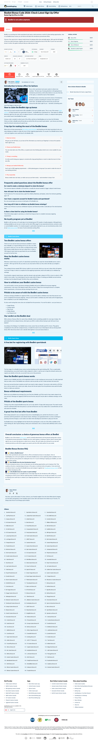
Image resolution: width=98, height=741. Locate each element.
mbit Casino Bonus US (52, 650)
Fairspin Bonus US (10, 542)
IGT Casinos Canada (10, 697)
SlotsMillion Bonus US (32, 663)
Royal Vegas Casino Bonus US (33, 576)
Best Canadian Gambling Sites (10, 9)
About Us (77, 704)
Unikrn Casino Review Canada (59, 688)
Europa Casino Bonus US (33, 623)
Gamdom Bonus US (10, 512)
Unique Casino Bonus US (12, 606)
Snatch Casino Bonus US (12, 613)
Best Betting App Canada (35, 693)
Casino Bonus (49, 76)
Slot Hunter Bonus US (11, 552)
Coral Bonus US (10, 633)
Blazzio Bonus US (10, 610)
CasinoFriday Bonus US (52, 542)
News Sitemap (78, 700)
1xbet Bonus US (10, 559)
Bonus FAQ (27, 76)
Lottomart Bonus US (32, 653)
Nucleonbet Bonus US (52, 660)
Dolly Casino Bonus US (31, 562)
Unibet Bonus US (30, 519)
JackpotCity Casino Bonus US (33, 515)
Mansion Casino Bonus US (12, 599)
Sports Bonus (56, 76)
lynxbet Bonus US (51, 633)
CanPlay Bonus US (10, 515)
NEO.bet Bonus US (51, 525)
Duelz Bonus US (10, 623)
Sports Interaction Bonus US (53, 603)
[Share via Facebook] (13, 493)
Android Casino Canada (34, 686)
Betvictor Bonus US (10, 549)
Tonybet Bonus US (31, 670)
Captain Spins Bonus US (32, 647)
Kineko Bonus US (51, 636)
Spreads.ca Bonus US (52, 613)
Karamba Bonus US (51, 512)
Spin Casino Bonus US (31, 549)
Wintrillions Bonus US (31, 559)
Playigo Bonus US (51, 596)
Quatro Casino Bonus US (52, 572)
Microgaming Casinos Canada (13, 688)
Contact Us (77, 702)
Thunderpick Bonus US (31, 583)
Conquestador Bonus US (32, 529)
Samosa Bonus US (51, 616)
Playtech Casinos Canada (12, 700)
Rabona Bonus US (31, 616)
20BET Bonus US (30, 539)
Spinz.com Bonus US (31, 586)
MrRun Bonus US (11, 653)
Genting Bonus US (31, 636)
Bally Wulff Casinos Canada (12, 693)
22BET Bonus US (30, 606)
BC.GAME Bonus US (51, 515)
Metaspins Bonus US (11, 596)
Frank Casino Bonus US (32, 535)
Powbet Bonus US (10, 546)
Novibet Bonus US (51, 623)
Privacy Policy (78, 697)
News (40, 2)
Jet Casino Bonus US (52, 566)
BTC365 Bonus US (30, 589)
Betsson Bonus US (30, 593)
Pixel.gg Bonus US (51, 653)
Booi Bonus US (9, 562)
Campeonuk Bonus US (52, 549)
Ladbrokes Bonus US (52, 630)
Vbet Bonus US (9, 569)
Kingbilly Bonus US (30, 613)
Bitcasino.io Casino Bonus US (54, 579)
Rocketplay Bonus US (31, 603)
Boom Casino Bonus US (11, 579)
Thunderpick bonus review (51, 468)
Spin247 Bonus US (30, 569)
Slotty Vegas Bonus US (32, 630)
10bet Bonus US (30, 596)
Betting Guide (78, 688)
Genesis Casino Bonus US (53, 667)
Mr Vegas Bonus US (10, 589)
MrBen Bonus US (51, 643)
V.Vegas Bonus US (51, 576)
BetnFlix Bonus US (51, 535)
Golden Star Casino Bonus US (54, 569)
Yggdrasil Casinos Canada (12, 702)
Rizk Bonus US (50, 657)
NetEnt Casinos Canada (11, 686)
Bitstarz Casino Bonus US (13, 670)
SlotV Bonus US (30, 657)
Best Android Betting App (35, 695)
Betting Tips (77, 690)
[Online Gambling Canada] (13, 6)
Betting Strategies (47, 2)
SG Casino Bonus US (31, 552)
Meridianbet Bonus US (12, 660)
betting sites (23, 437)
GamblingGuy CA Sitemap (81, 695)
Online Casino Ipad (33, 690)
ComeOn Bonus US (51, 519)
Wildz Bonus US (9, 525)
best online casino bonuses (29, 129)
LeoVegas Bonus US (11, 539)
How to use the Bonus (9, 76)
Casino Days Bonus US (52, 546)
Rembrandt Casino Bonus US (13, 603)
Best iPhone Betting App (34, 697)
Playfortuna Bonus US (52, 552)
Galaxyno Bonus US (31, 667)
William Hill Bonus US (52, 522)
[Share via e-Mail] (6, 493)
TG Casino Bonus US (32, 643)
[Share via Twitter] (17, 493)
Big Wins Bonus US (51, 589)
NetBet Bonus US (11, 630)
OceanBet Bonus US (32, 633)
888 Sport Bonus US (51, 532)
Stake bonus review (12, 228)
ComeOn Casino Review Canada (59, 683)
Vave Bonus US (10, 626)
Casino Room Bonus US (32, 546)
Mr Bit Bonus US (10, 663)
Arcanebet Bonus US (51, 559)
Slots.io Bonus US (11, 647)
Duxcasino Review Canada (58, 690)
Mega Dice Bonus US (52, 647)
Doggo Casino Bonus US (12, 593)
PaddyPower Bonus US (32, 660)
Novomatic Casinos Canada (12, 690)
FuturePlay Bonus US (12, 643)
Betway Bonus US (51, 583)
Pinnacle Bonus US (31, 620)
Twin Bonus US (50, 640)
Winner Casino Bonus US (12, 667)
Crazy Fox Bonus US (31, 566)
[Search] (84, 6)
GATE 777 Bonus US (32, 640)
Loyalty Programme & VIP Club (38, 76)
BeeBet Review (20, 9)
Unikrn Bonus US (11, 640)
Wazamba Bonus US (31, 610)
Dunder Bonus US (10, 576)
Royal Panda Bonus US (11, 572)
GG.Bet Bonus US (10, 529)
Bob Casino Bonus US (52, 539)
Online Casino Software (11, 683)
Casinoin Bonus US (30, 542)
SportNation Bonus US (52, 610)
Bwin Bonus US (30, 522)
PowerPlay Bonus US (31, 525)
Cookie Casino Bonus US (12, 556)
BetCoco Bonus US (31, 626)
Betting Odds (56, 2)
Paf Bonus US (50, 556)
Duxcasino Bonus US (11, 616)
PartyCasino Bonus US (31, 532)
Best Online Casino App (34, 683)
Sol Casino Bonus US (11, 522)
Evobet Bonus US (11, 620)
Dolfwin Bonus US (51, 586)
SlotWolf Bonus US (10, 583)
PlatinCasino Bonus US (31, 579)
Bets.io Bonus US (51, 606)
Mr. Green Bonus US (11, 650)
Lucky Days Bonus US (11, 535)
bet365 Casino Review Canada (59, 693)
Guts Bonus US (9, 586)
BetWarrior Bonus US (52, 626)
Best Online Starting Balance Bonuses (83, 686)
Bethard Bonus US (51, 593)
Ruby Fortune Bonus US (52, 562)
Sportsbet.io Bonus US (31, 512)
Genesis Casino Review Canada (59, 686)
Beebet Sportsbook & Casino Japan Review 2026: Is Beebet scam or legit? (81, 92)
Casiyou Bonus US (10, 519)
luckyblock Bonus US (32, 650)
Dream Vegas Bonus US (32, 572)
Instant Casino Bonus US (13, 657)
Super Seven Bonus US (12, 636)
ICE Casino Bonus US (11, 532)
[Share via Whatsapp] (10, 493)
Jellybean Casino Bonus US (32, 599)
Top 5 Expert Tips (19, 76)
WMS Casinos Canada (11, 695)
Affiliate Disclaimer (79, 707)
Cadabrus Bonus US (52, 663)
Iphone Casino (32, 688)
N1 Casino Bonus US (31, 556)
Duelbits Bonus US (51, 529)
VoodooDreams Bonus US (53, 620)
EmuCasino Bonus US (52, 599)
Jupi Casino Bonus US (11, 566)
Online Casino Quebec (80, 683)
